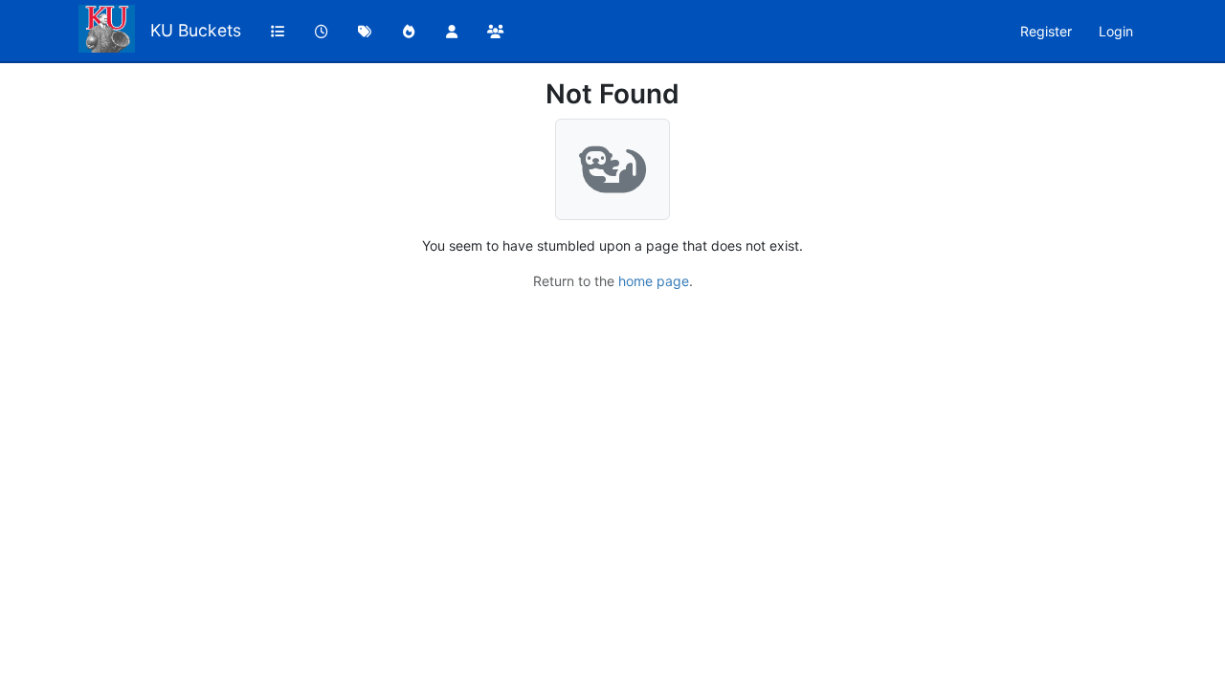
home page (653, 281)
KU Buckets (195, 30)
